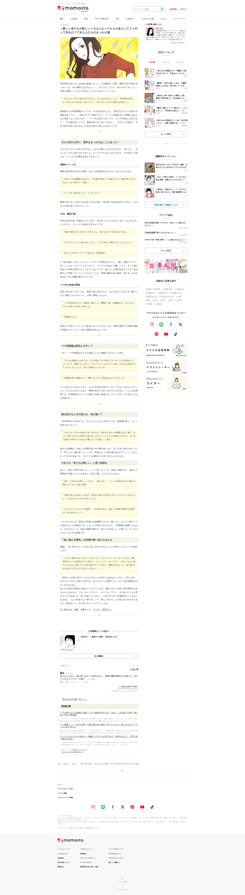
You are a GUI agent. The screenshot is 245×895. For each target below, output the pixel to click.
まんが (163, 19)
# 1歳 (178, 296)
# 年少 (155, 300)
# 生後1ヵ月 (167, 289)
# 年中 (162, 300)
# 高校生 (158, 304)
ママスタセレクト (115, 853)
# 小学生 (178, 300)
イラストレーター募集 (65, 797)
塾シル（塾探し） (115, 862)
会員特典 (61, 858)
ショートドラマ (179, 19)
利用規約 (83, 853)
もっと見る (166, 134)
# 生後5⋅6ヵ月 (175, 293)
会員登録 (173, 9)
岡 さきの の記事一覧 (178, 42)
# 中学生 (149, 304)
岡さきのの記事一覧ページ (75, 699)
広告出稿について (64, 862)
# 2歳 (148, 300)
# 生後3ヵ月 (150, 293)
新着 (61, 19)
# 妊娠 (148, 289)
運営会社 (61, 866)
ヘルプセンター (63, 853)
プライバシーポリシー (87, 858)
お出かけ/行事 (148, 19)
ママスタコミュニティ (79, 750)
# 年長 (170, 300)
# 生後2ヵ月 (180, 289)
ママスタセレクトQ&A (65, 789)
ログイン (183, 9)
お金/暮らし (130, 19)
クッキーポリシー (86, 862)
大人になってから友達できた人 (72, 752)
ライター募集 (62, 793)
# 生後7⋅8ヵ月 (151, 296)
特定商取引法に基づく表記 (89, 866)
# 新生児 (156, 289)
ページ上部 (122, 882)
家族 (86, 19)
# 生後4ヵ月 (163, 293)
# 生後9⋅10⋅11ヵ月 (166, 296)
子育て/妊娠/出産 (101, 19)
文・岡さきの (66, 609)
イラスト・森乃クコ (102, 609)
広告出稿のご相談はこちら (166, 205)
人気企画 (73, 19)
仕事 (117, 19)
